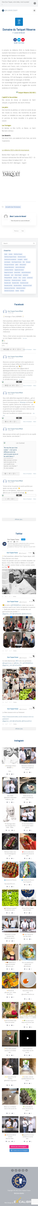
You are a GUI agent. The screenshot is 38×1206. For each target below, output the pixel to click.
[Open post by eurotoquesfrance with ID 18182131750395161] (10, 898)
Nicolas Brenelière (26, 272)
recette (24, 280)
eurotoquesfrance (10, 749)
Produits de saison (16, 280)
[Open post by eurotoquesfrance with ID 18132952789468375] (27, 1124)
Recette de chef (24, 283)
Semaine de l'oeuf (27, 285)
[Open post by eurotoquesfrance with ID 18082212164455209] (27, 952)
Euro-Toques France (16, 262)
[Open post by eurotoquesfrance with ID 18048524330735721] (10, 980)
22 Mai (30, 709)
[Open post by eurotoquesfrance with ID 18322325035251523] (27, 924)
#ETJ (17, 661)
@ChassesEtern (27, 721)
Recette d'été (15, 283)
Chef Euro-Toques (18, 254)
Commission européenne (10, 259)
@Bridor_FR (17, 663)
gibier (16, 264)
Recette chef (7, 283)
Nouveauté (6, 275)
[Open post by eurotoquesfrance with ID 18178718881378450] (10, 1096)
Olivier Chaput (18, 275)
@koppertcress (7, 663)
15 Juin (31, 601)
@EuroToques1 (22, 553)
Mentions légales (19, 1193)
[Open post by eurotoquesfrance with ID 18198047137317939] (27, 841)
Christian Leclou (21, 256)
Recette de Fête (8, 285)
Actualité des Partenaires (13, 207)
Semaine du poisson (9, 290)
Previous (16, 231)
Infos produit (23, 264)
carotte (10, 254)
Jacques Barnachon (9, 267)
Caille (5, 254)
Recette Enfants (17, 285)
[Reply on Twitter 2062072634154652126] (3, 702)
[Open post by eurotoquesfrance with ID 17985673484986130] (27, 1010)
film (24, 262)
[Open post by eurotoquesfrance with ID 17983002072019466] (10, 813)
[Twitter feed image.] (19, 581)
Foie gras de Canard (9, 264)
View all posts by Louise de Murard (20, 220)
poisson (15, 277)
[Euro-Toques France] (10, 10)
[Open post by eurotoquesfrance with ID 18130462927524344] (27, 869)
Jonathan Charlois (8, 270)
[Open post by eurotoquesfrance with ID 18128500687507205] (10, 1066)
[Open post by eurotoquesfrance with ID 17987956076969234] (27, 1096)
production (29, 277)
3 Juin (30, 657)
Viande (17, 290)
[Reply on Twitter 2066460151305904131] (3, 651)
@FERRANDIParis (16, 605)
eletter (25, 259)
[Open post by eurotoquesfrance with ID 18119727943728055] (27, 1066)
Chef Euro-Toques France (10, 256)
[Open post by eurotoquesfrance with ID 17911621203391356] (10, 952)
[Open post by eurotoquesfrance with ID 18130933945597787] (27, 898)
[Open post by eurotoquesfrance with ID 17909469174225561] (10, 924)
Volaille (22, 290)
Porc (20, 277)
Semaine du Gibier (20, 288)
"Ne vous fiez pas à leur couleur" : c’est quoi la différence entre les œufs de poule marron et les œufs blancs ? (11, 452)
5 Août (30, 553)
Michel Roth (17, 272)
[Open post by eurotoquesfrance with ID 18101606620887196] (27, 813)
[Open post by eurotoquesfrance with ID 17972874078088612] (27, 785)
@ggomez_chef (7, 614)
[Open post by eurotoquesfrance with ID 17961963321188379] (27, 755)
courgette (20, 259)
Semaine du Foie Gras (9, 288)
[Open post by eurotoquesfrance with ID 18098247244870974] (10, 1010)
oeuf (12, 275)
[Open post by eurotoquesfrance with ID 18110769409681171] (27, 980)
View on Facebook (27, 349)
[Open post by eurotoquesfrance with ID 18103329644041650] (10, 869)
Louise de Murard (19, 33)
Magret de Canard (8, 272)
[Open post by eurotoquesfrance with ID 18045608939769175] (27, 1038)
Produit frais (7, 280)
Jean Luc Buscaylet (20, 267)
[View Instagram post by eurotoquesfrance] (16, 762)
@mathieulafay (16, 614)
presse (24, 277)
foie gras (28, 262)
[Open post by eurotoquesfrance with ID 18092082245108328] (10, 755)
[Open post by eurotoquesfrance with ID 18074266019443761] (10, 785)
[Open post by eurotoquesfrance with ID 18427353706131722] (10, 841)
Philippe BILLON (8, 277)
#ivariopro (23, 402)
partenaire (25, 275)
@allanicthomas (26, 614)
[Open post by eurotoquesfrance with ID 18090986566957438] (10, 1124)
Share (34, 349)
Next (23, 231)
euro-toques (7, 262)
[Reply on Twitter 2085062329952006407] (2, 596)
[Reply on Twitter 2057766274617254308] (3, 724)
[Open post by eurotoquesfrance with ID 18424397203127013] (10, 1038)
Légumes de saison (19, 270)
